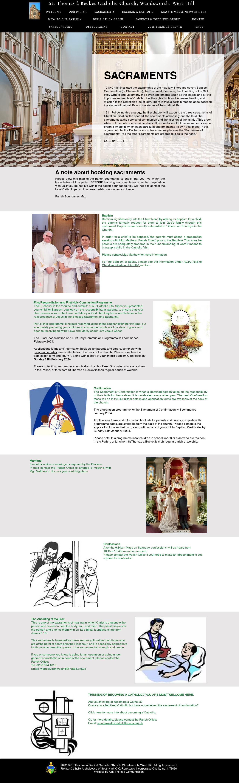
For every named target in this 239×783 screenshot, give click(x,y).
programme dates (45, 352)
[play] (90, 289)
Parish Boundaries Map (70, 196)
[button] (96, 26)
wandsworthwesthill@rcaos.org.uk (63, 668)
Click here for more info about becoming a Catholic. (122, 712)
